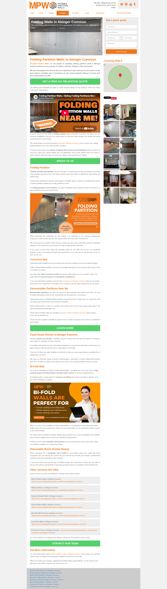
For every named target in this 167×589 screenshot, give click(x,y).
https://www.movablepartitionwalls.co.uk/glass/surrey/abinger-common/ (57, 507)
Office (41, 13)
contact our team (65, 543)
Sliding (51, 13)
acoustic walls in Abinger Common (73, 313)
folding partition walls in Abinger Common (66, 554)
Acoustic (75, 13)
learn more (65, 328)
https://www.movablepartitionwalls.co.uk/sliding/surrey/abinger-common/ (57, 490)
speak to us (65, 161)
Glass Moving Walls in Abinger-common (44, 582)
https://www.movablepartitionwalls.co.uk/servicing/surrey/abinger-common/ (58, 515)
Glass (87, 13)
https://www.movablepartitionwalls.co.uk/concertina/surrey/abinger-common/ (59, 524)
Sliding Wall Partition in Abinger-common (44, 575)
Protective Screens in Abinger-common (44, 586)
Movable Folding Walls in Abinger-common (45, 577)
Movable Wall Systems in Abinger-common (45, 570)
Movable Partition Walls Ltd (41, 64)
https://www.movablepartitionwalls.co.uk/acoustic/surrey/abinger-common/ (58, 499)
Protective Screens (124, 13)
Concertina (100, 13)
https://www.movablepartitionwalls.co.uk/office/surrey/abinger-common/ (57, 481)
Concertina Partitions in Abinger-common (44, 584)
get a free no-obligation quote (65, 81)
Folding (63, 13)
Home (32, 13)
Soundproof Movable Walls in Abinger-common (46, 580)
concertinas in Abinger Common (73, 281)
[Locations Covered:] (29, 2)
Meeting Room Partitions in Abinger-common (46, 573)
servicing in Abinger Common (68, 143)
